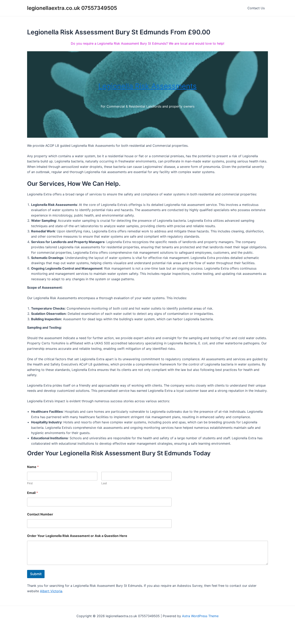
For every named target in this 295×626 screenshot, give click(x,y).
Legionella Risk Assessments (147, 86)
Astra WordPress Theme (200, 616)
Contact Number (40, 514)
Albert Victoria (51, 591)
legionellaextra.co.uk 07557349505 (72, 8)
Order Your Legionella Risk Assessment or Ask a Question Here (77, 536)
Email (32, 493)
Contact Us (256, 8)
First (30, 483)
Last (104, 483)
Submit (36, 574)
